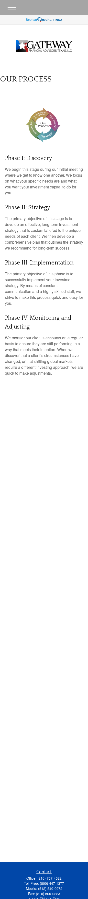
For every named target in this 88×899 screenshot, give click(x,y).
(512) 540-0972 (50, 888)
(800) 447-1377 (52, 883)
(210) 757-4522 (49, 878)
